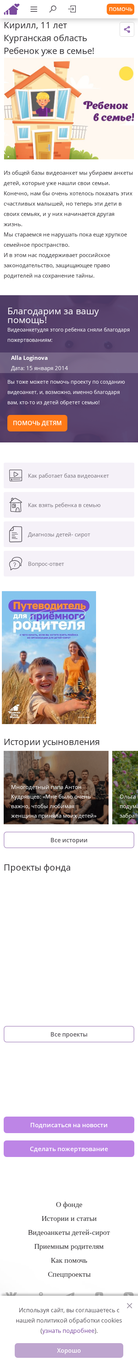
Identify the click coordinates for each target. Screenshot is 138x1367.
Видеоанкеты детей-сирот (69, 1232)
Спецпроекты (69, 1274)
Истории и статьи (69, 1218)
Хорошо (69, 1350)
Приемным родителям (69, 1246)
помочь (120, 9)
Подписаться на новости (69, 1125)
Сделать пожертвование (69, 1148)
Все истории (69, 840)
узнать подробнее (68, 1331)
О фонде (69, 1204)
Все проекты (69, 1034)
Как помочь (69, 1260)
